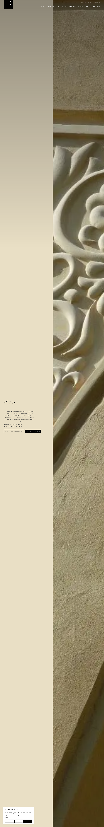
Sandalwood (28, 421)
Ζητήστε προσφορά (95, 6)
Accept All (27, 821)
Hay (20, 421)
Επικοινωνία (80, 6)
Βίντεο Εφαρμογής (70, 6)
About (42, 6)
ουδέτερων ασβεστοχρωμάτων (14, 426)
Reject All (18, 821)
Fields (9, 421)
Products (51, 6)
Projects (60, 6)
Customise (9, 821)
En (74, 2)
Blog (87, 6)
